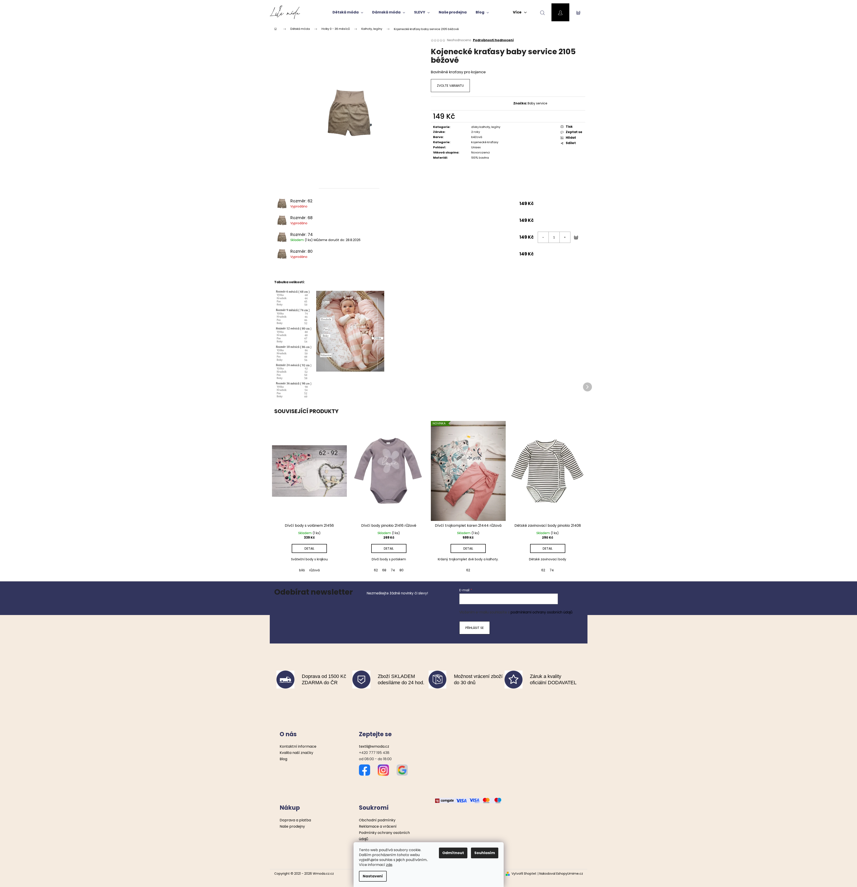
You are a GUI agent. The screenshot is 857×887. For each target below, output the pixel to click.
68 (384, 570)
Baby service (537, 103)
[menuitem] (348, 12)
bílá (302, 570)
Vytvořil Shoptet (524, 874)
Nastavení (373, 876)
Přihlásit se (474, 628)
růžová (314, 570)
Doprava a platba (295, 820)
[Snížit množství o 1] (543, 237)
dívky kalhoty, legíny (485, 127)
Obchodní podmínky (377, 820)
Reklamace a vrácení (378, 826)
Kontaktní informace (298, 746)
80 (401, 570)
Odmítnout (453, 852)
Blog (283, 759)
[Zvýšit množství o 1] (564, 237)
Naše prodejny (292, 826)
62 (376, 570)
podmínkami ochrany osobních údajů (541, 612)
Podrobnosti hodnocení (493, 40)
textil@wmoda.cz (374, 746)
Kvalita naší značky (296, 752)
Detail (309, 548)
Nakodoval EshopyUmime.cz (561, 874)
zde (389, 864)
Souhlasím (484, 852)
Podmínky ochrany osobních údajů (384, 836)
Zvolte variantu (450, 85)
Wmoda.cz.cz (323, 873)
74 (393, 570)
